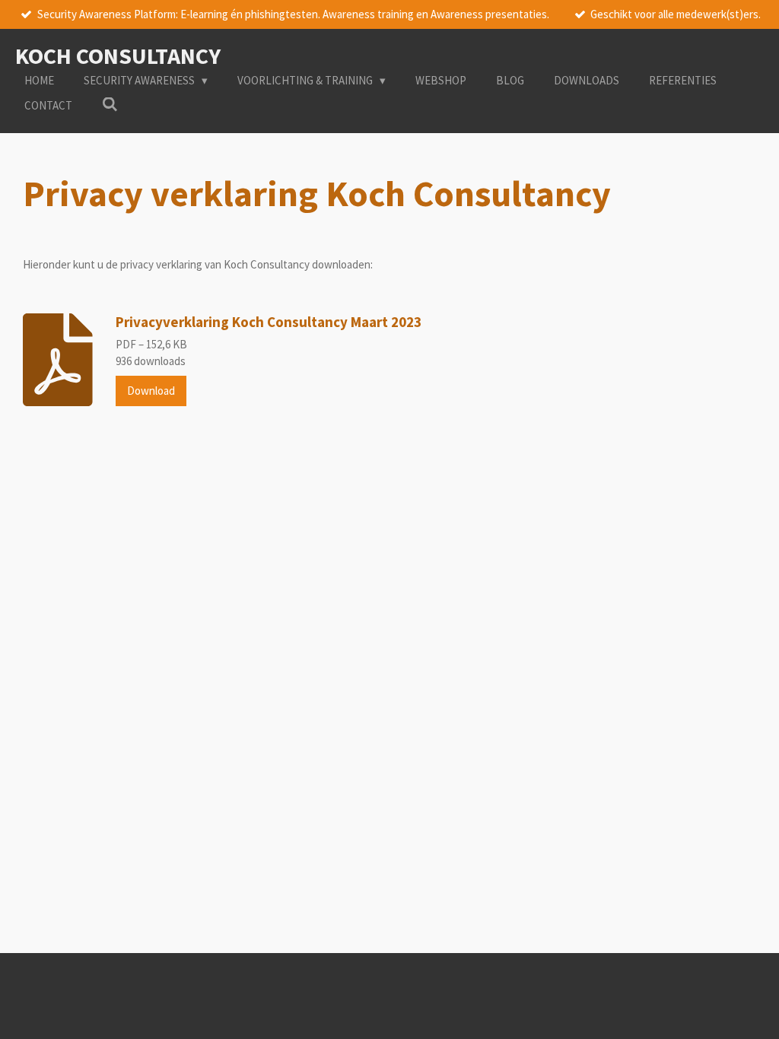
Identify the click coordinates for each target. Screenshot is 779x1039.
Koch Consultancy (118, 55)
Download (151, 390)
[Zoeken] (110, 105)
